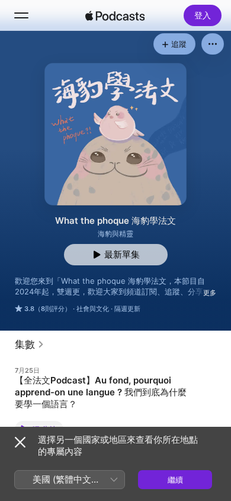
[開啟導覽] (21, 15)
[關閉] (20, 442)
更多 (209, 292)
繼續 (175, 479)
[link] (29, 344)
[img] (114, 15)
